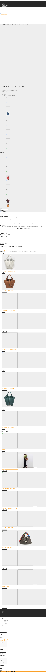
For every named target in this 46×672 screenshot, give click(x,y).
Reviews (3, 214)
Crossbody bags (6, 620)
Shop (0, 24)
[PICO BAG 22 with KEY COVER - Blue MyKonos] (8, 115)
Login (2, 625)
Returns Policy (4, 6)
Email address (2, 655)
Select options (4, 292)
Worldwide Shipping (5, 5)
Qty (3, 208)
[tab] (24, 213)
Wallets (5, 622)
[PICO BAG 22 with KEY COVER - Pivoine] (8, 179)
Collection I (3, 24)
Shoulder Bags (6, 619)
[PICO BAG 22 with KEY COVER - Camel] (8, 133)
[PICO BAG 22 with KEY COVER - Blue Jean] (8, 119)
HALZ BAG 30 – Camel (5, 449)
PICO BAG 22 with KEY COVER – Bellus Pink (9, 427)
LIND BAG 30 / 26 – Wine (6, 586)
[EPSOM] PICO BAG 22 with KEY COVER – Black (9, 488)
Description (4, 213)
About (3, 611)
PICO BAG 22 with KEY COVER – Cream (8, 271)
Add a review (2, 244)
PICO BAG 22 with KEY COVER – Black (8, 388)
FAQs (2, 612)
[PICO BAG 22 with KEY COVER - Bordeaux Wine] (8, 202)
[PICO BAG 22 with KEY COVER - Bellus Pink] (8, 101)
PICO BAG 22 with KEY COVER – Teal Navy (9, 368)
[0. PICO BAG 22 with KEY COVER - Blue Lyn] (8, 124)
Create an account (3, 652)
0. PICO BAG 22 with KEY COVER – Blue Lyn (9, 310)
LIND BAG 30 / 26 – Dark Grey (7, 547)
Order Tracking (4, 4)
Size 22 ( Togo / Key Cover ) (11, 24)
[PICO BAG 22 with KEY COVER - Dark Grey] (8, 138)
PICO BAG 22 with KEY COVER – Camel (8, 290)
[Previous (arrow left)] (0, 670)
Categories (3, 618)
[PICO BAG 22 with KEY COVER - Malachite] (8, 156)
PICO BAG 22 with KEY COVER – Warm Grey (9, 329)
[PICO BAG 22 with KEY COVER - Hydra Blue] (8, 147)
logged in (5, 247)
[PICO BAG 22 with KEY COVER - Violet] (8, 188)
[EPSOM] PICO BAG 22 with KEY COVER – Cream (10, 508)
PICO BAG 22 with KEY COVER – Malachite (9, 407)
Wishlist (3, 3)
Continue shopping (3, 632)
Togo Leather (34, 251)
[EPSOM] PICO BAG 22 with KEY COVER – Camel (10, 469)
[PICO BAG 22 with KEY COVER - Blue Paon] (8, 129)
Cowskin (22, 251)
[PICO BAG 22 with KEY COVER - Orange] (8, 170)
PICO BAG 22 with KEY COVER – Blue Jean (9, 349)
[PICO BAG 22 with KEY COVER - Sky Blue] (8, 184)
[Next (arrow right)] (1, 670)
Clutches (5, 621)
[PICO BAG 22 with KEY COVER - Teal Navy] (8, 161)
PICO (6, 24)
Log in (1, 649)
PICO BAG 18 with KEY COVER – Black (8, 527)
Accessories (5, 623)
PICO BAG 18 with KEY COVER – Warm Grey (9, 605)
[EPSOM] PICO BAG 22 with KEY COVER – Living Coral (10, 566)
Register (1, 665)
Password (1, 637)
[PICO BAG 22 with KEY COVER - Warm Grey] (8, 193)
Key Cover (24, 251)
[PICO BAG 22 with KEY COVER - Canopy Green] (8, 165)
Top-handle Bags (16, 251)
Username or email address (4, 635)
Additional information (5, 214)
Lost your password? (8, 648)
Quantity (1, 208)
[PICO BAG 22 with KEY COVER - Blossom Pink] (8, 110)
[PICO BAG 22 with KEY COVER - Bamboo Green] (8, 142)
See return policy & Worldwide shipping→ (39, 231)
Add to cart (2, 210)
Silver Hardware (29, 251)
